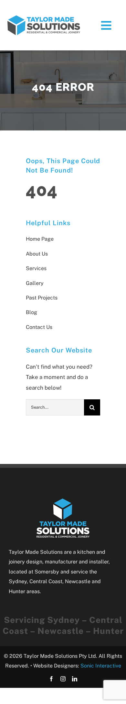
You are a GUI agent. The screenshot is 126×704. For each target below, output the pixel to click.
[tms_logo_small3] (43, 17)
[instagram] (63, 678)
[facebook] (51, 678)
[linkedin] (74, 678)
